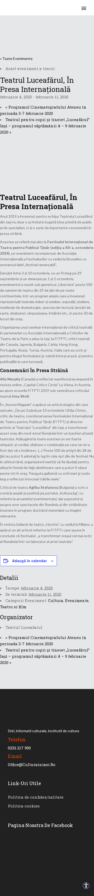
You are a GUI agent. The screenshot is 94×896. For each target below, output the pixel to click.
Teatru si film (13, 606)
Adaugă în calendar (29, 560)
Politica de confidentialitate (35, 797)
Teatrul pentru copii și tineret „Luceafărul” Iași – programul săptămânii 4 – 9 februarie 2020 (45, 126)
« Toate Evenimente (16, 58)
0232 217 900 (19, 747)
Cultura (55, 600)
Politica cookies (24, 806)
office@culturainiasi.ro (31, 764)
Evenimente (77, 600)
